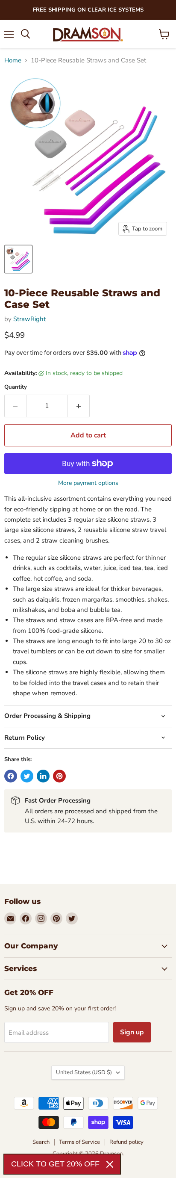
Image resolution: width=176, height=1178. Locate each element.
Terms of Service (79, 1142)
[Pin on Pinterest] (59, 776)
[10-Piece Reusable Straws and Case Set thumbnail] (18, 259)
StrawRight (29, 319)
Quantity (15, 387)
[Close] (109, 1164)
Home (12, 60)
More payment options (88, 483)
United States (84, 1072)
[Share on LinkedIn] (43, 776)
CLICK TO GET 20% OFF (55, 1164)
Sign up (132, 1032)
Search (41, 1142)
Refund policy (126, 1142)
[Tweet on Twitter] (27, 776)
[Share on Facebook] (10, 776)
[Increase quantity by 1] (79, 406)
